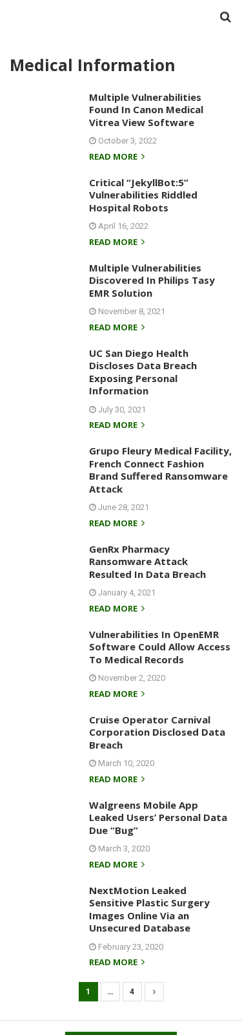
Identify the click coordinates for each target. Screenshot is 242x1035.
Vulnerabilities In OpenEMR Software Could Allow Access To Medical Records (159, 647)
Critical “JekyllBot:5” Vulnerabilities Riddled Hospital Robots (143, 195)
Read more (114, 157)
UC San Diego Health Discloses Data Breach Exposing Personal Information (143, 372)
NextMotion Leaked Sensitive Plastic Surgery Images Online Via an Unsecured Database (149, 909)
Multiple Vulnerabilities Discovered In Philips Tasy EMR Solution (152, 280)
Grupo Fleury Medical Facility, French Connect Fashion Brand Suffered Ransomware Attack (160, 469)
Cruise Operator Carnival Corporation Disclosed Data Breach (157, 732)
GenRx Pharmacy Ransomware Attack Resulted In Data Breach (147, 561)
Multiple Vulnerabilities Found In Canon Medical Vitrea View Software (146, 110)
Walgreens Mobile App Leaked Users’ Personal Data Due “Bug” (158, 817)
